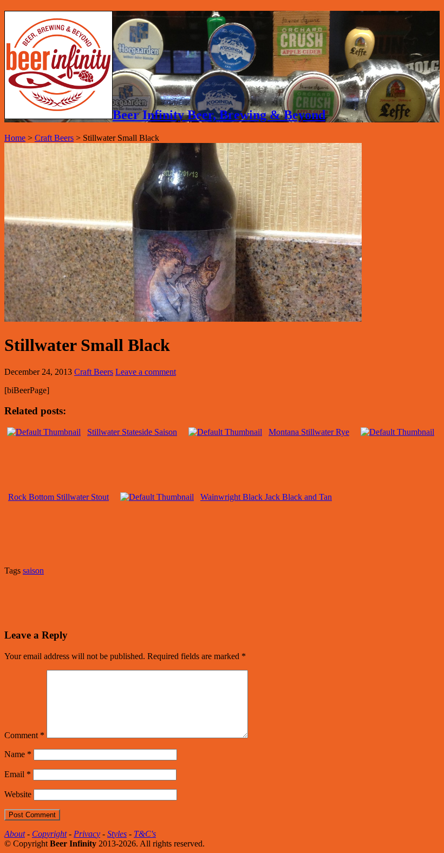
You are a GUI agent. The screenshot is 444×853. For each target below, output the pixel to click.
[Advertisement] (131, 600)
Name (17, 754)
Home (14, 137)
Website (17, 794)
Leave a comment (145, 371)
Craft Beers (54, 137)
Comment (24, 735)
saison (33, 570)
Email (17, 774)
